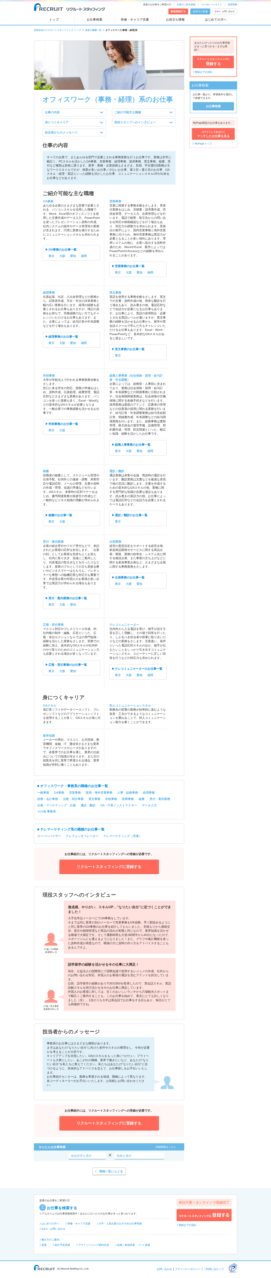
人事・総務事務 (127, 792)
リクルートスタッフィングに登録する (204, 1215)
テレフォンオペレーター (82, 836)
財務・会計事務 (47, 799)
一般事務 (43, 792)
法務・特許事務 (73, 799)
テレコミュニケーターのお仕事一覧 (138, 668)
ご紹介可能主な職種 (127, 112)
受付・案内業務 (159, 799)
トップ (54, 19)
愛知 (73, 256)
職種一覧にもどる (111, 1171)
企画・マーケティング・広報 (56, 805)
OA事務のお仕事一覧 (62, 249)
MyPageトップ (203, 143)
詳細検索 (166, 1146)
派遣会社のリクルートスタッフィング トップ (57, 30)
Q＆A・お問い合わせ (225, 11)
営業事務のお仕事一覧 (130, 266)
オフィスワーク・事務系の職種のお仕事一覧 (74, 786)
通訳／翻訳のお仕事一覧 (131, 515)
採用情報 (232, 4)
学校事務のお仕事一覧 (63, 424)
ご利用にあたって (214, 1269)
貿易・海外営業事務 (99, 792)
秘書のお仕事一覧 (60, 515)
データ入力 (149, 805)
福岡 (84, 256)
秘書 (142, 799)
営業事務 (75, 792)
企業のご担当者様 (186, 4)
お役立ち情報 (175, 19)
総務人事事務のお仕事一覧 (133, 444)
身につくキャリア (57, 122)
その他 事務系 (46, 811)
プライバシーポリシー (187, 1269)
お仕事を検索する (62, 1208)
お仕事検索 (94, 19)
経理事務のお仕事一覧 (63, 336)
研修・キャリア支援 (135, 19)
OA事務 (59, 792)
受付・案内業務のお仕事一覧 (67, 598)
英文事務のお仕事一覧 (130, 349)
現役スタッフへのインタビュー (135, 122)
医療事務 (128, 799)
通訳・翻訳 (88, 805)
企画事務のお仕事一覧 (130, 577)
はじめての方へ (216, 19)
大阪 (62, 256)
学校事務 (111, 799)
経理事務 (149, 792)
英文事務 (94, 799)
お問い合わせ (164, 1269)
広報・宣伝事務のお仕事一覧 (67, 664)
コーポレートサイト (211, 4)
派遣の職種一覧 (93, 30)
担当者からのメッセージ (61, 132)
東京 (51, 256)
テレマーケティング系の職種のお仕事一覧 (72, 829)
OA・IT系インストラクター (118, 805)
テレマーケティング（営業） (122, 836)
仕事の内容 (52, 112)
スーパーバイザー (49, 836)
